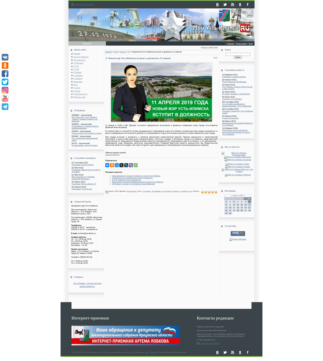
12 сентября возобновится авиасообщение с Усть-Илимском (236, 105)
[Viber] (131, 165)
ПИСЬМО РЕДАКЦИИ (85, 5)
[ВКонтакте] (107, 165)
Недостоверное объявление (234, 82)
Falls (147, 352)
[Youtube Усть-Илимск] (238, 167)
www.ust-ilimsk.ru (112, 155)
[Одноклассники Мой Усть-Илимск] (238, 155)
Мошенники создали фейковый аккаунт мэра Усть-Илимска (137, 182)
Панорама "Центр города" (83, 165)
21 (249, 208)
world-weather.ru (87, 286)
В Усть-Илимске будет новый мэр (126, 180)
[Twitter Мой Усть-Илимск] (238, 164)
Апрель (123, 52)
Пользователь (132, 191)
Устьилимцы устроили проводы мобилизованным (85, 127)
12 (242, 205)
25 (238, 210)
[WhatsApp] (136, 165)
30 (230, 213)
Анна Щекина (156, 191)
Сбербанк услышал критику (234, 77)
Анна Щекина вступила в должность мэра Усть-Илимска (136, 176)
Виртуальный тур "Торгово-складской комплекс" (83, 178)
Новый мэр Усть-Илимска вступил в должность (132, 178)
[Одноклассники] (112, 165)
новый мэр (184, 191)
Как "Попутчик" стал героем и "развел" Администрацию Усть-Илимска (85, 119)
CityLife (154, 352)
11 (238, 205)
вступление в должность (171, 191)
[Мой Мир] (117, 165)
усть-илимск (146, 191)
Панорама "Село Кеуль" (82, 189)
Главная (230, 44)
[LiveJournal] (126, 165)
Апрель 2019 (237, 196)
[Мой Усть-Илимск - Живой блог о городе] (221, 32)
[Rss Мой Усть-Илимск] (238, 171)
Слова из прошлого (230, 118)
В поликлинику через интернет (85, 145)
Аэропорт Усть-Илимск (232, 99)
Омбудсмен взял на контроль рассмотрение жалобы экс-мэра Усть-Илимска (236, 132)
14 (249, 205)
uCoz (131, 352)
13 (246, 205)
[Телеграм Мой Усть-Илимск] (238, 175)
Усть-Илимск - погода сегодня (87, 283)
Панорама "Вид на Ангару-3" (84, 184)
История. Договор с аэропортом (236, 94)
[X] (121, 165)
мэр (190, 191)
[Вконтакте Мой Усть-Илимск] (238, 157)
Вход (251, 44)
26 (242, 210)
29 (226, 213)
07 (129, 52)
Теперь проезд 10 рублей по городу (87, 133)
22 (226, 210)
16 (230, 208)
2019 (116, 52)
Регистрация (241, 44)
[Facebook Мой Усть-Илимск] (238, 160)
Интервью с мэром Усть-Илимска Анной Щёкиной (133, 184)
